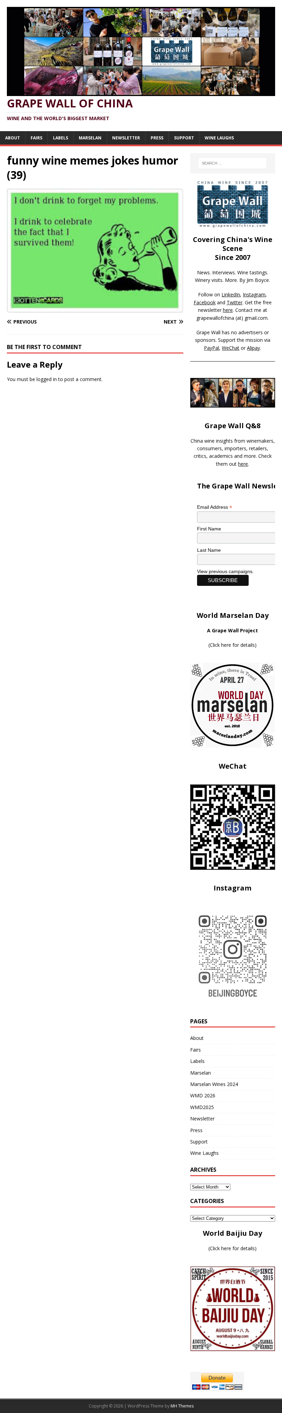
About (12, 138)
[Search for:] (232, 163)
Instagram (254, 294)
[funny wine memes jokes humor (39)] (95, 308)
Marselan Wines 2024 (214, 1084)
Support (184, 138)
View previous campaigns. (225, 571)
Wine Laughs (219, 138)
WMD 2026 (202, 1095)
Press (157, 138)
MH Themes (182, 1406)
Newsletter (126, 138)
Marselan (90, 138)
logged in (46, 379)
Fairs (36, 138)
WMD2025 (202, 1107)
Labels (60, 138)
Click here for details (232, 645)
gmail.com (256, 318)
